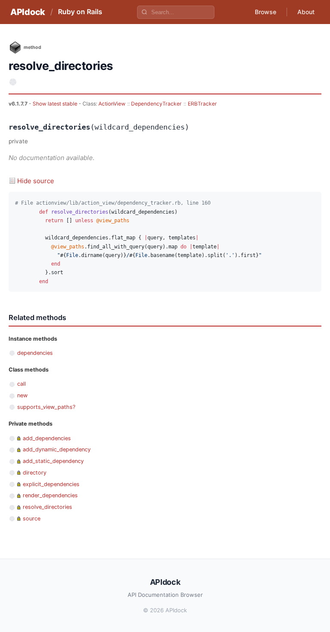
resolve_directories (47, 507)
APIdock (27, 12)
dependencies (35, 353)
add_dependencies (47, 438)
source (31, 518)
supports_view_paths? (46, 407)
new (22, 395)
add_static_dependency (53, 461)
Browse (265, 11)
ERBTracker (202, 103)
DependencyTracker (156, 103)
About (306, 11)
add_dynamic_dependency (57, 449)
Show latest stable (56, 103)
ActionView (111, 103)
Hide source (35, 181)
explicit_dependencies (51, 484)
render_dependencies (50, 495)
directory (34, 472)
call (21, 384)
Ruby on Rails (80, 11)
